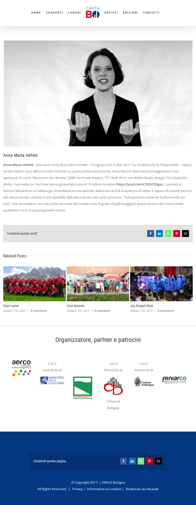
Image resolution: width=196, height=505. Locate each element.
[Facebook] (123, 461)
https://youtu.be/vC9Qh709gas (140, 184)
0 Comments (39, 311)
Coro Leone (11, 306)
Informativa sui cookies (104, 489)
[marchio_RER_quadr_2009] (82, 378)
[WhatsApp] (141, 461)
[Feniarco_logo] (174, 378)
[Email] (158, 461)
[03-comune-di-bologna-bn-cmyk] (144, 378)
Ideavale (152, 489)
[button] (6, 289)
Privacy (77, 489)
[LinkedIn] (132, 461)
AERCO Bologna (113, 482)
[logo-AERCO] (21, 359)
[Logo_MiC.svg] (52, 378)
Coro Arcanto (75, 306)
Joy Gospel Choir (141, 306)
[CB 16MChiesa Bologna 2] (113, 378)
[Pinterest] (149, 461)
